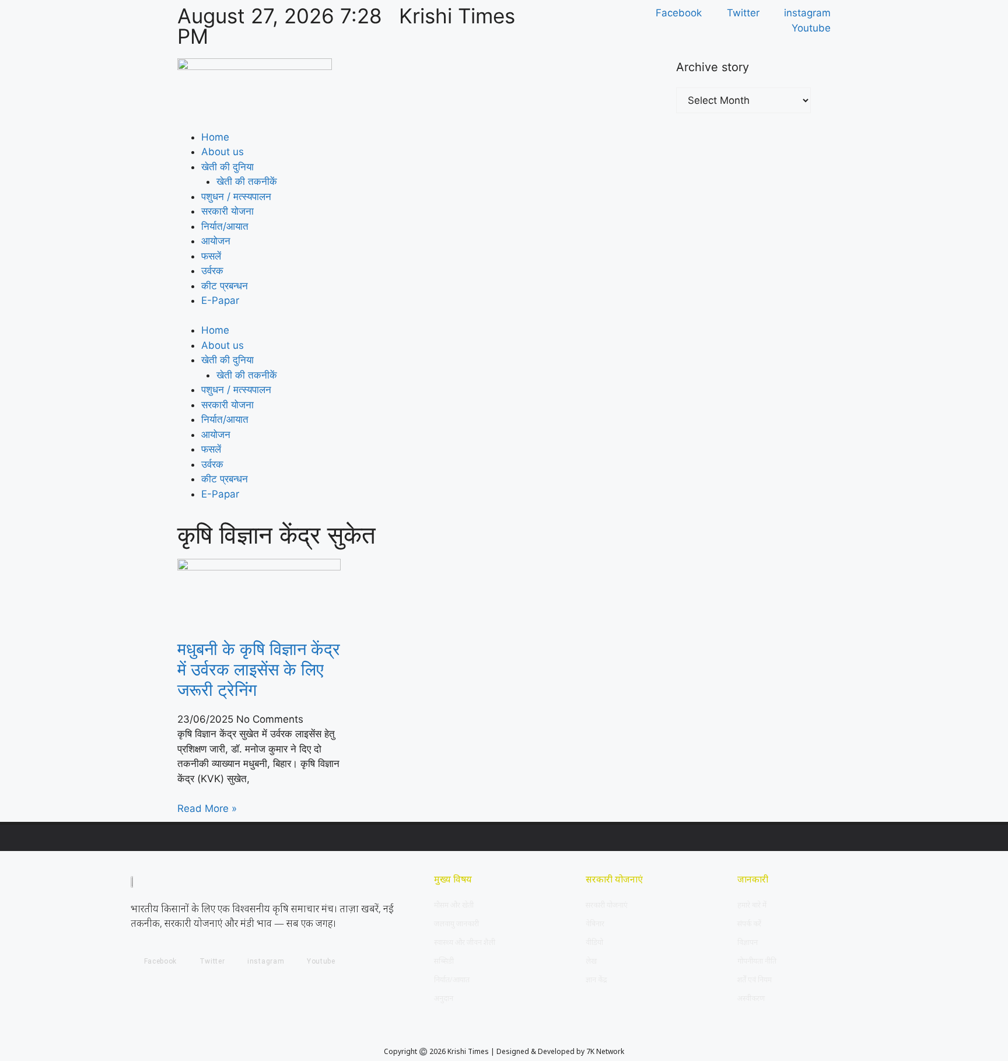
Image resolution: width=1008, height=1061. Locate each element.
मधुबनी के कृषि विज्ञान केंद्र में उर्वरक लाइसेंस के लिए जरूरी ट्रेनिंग (258, 669)
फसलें (211, 256)
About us (222, 151)
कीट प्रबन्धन (224, 286)
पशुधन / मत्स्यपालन (236, 196)
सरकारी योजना (227, 211)
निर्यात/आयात (225, 226)
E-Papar (220, 300)
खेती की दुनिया (227, 167)
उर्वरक (212, 270)
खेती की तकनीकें (246, 181)
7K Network (605, 1051)
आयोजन (215, 241)
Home (215, 137)
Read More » (207, 808)
